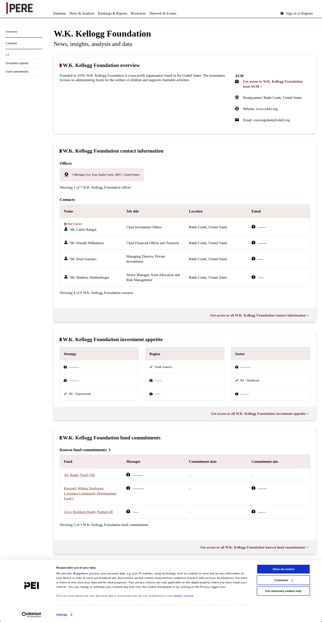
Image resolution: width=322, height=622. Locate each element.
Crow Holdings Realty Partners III (88, 512)
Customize (281, 580)
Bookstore (138, 13)
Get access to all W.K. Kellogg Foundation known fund (254, 547)
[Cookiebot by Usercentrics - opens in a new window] (31, 615)
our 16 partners (78, 573)
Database (59, 13)
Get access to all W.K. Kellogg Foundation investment (260, 414)
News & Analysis (82, 13)
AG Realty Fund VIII (79, 475)
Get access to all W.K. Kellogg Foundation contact (259, 315)
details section (183, 595)
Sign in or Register (299, 13)
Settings (61, 614)
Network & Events (162, 13)
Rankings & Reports (112, 13)
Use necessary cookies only (283, 591)
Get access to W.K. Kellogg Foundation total (273, 83)
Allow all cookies (283, 569)
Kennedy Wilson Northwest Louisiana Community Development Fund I (90, 493)
